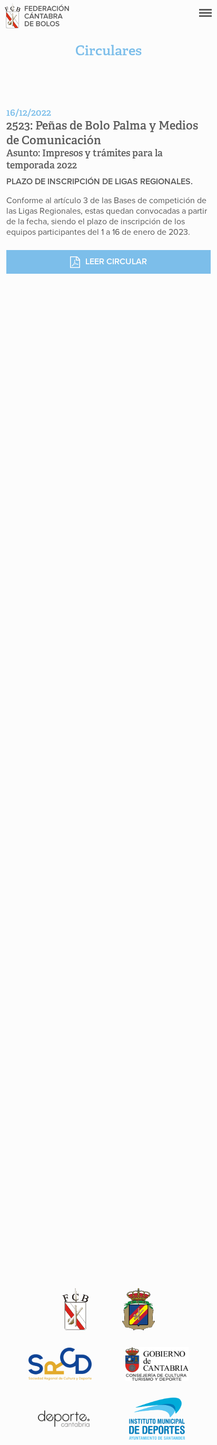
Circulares (108, 50)
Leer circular (116, 261)
